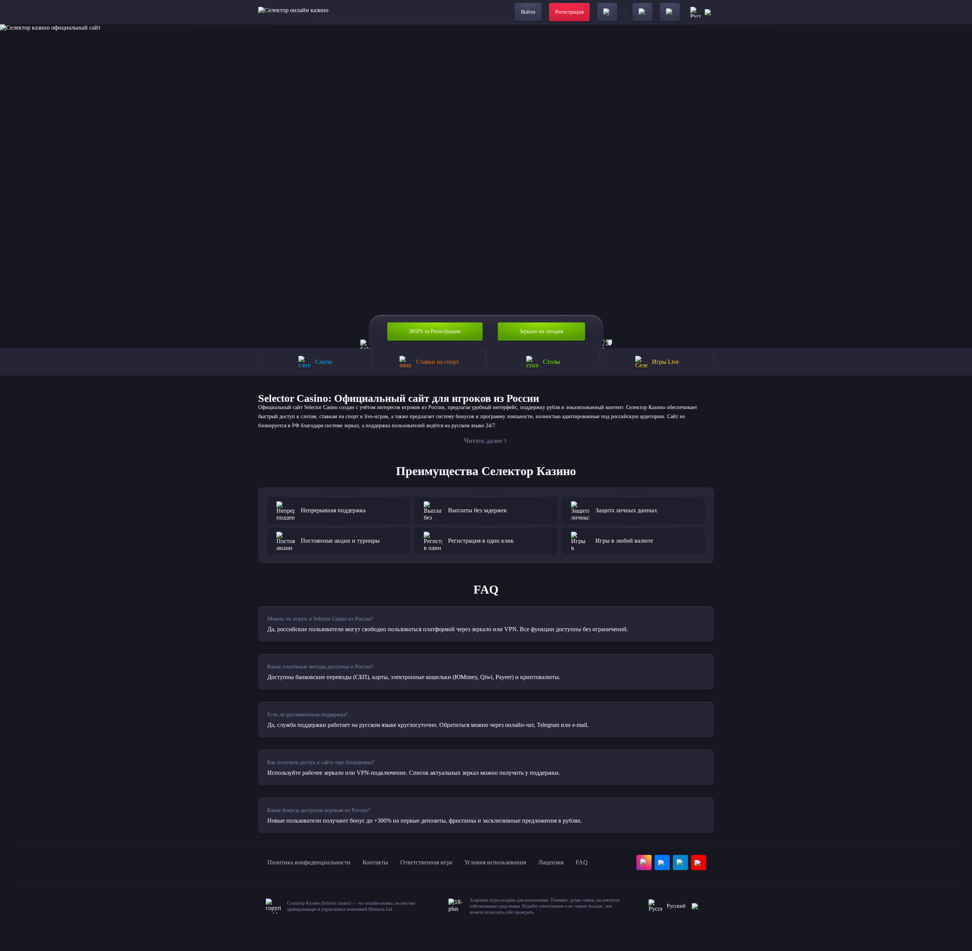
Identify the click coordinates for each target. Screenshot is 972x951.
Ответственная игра (426, 862)
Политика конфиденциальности (308, 862)
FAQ (582, 862)
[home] (293, 12)
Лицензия (550, 862)
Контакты (375, 862)
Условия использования (495, 862)
